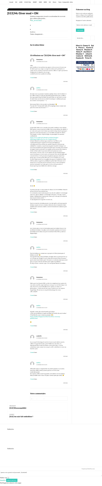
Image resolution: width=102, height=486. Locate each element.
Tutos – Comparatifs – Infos (65, 2)
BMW (45, 2)
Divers (54, 2)
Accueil (11, 2)
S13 (50, 2)
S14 (16, 2)
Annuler (3, 480)
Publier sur (3, 478)
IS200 (40, 2)
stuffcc (38, 87)
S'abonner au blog (83, 9)
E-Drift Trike (27, 2)
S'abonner (80, 30)
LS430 (20, 2)
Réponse (65, 81)
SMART (35, 2)
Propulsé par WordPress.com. (88, 468)
